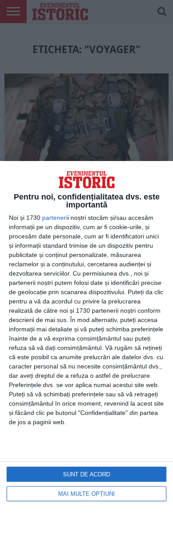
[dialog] (86, 349)
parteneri (54, 218)
